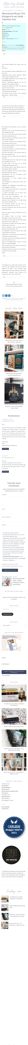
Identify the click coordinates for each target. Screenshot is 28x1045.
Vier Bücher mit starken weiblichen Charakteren (14, 704)
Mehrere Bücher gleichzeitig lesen (14, 726)
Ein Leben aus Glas (10, 45)
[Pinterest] (13, 594)
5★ (25, 298)
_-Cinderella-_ (6, 419)
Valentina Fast (18, 299)
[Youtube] (15, 594)
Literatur (4, 10)
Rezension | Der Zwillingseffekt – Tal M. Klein (14, 407)
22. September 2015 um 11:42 (8, 457)
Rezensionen (10, 10)
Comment (4, 494)
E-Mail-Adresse (6, 517)
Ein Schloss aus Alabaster (14, 47)
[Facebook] (12, 594)
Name (4, 509)
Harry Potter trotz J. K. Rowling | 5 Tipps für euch (14, 773)
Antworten (5, 471)
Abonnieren (7, 614)
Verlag (3, 41)
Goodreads (20, 597)
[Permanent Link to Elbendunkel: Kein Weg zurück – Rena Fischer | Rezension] (14, 338)
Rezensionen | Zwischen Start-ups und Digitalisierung (14, 374)
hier (23, 558)
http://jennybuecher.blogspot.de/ (9, 445)
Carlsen (8, 29)
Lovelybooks (14, 599)
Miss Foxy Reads (14, 4)
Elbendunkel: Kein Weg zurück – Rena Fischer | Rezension (14, 341)
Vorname (4, 657)
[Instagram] (14, 594)
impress (13, 299)
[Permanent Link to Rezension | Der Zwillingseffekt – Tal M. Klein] (14, 404)
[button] (3, 295)
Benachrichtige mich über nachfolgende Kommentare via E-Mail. (12, 565)
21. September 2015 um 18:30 (8, 421)
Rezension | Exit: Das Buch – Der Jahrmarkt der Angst (14, 749)
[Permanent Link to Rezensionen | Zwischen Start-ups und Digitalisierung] (14, 371)
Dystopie (8, 299)
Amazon (17, 38)
